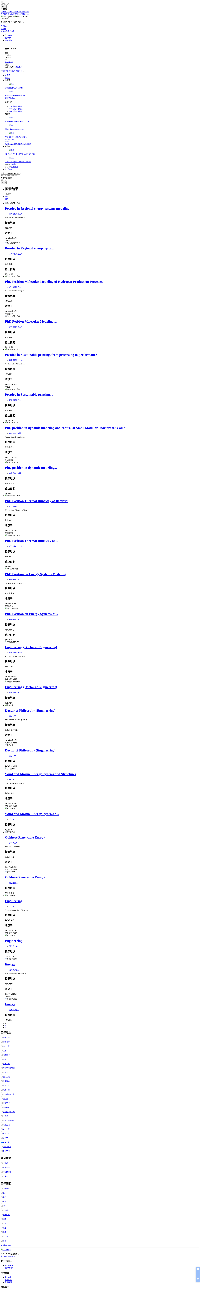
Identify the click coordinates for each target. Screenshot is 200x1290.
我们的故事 (9, 1265)
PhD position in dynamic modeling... (31, 467)
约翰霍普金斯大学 (15, 653)
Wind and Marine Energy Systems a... (32, 814)
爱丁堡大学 (13, 779)
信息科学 (6, 1042)
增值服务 (25, 12)
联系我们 (8, 40)
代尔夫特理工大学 (15, 287)
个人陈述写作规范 (15, 106)
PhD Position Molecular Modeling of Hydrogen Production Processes (54, 281)
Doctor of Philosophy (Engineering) (30, 710)
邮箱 (6, 53)
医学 (4, 1059)
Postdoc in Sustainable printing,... (29, 394)
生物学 (5, 1116)
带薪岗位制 (7, 1172)
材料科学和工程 (9, 1094)
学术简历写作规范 (15, 109)
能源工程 (6, 1142)
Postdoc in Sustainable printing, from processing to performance (51, 355)
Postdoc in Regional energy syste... (29, 248)
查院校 (7, 78)
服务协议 (18, 14)
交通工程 (6, 1037)
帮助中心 (25, 14)
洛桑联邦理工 (14, 970)
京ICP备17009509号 (8, 1256)
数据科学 (6, 1081)
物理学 (5, 1099)
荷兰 (4, 1241)
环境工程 (6, 1103)
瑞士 (4, 1223)
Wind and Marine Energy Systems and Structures (40, 774)
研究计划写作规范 (15, 111)
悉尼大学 (12, 716)
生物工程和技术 (9, 1120)
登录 (7, 64)
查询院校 (11, 12)
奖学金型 (6, 1168)
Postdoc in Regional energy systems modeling (37, 208)
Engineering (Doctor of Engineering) (31, 647)
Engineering (13, 901)
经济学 (5, 1138)
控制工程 (6, 1077)
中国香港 (6, 1188)
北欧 (4, 1197)
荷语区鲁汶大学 (15, 433)
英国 (4, 1232)
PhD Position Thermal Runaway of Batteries (36, 501)
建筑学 (5, 1072)
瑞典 (4, 1219)
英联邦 (5, 1236)
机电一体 (6, 1090)
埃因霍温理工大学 (15, 360)
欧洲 (4, 1206)
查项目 (7, 75)
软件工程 (6, 1151)
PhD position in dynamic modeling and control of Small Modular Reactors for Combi (65, 428)
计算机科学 (7, 1147)
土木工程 (6, 1064)
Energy (10, 964)
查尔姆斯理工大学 (15, 214)
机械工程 (6, 1086)
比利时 (5, 1210)
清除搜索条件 (6, 1245)
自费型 (5, 1176)
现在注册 (18, 67)
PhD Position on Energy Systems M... (31, 614)
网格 (6, 196)
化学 (4, 1051)
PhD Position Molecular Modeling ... (31, 321)
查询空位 (4, 12)
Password (8, 57)
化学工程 (6, 1055)
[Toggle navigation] (23, 71)
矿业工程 (6, 1134)
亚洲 (4, 1193)
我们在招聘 (9, 1268)
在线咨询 (8, 169)
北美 (4, 1202)
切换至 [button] (3, 29)
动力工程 (6, 1046)
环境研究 (6, 1107)
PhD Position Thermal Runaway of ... (31, 541)
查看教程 (18, 12)
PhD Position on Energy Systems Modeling (35, 574)
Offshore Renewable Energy (25, 837)
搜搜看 (4, 6)
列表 (6, 199)
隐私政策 (11, 14)
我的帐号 (4, 14)
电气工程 (6, 1129)
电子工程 (6, 1125)
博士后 (5, 1163)
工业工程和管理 (9, 1068)
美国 (4, 1228)
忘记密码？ (9, 62)
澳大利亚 (6, 1215)
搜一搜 (4, 183)
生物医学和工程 (9, 1112)
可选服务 (8, 1280)
